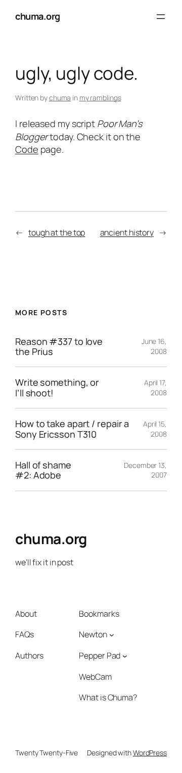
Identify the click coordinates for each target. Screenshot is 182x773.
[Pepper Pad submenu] (124, 655)
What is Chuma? (108, 697)
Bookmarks (99, 613)
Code (26, 149)
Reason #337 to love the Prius (59, 346)
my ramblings (100, 97)
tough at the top (56, 232)
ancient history (127, 232)
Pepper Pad (99, 655)
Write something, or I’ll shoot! (57, 387)
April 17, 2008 (155, 387)
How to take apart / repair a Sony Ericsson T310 (72, 429)
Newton (93, 634)
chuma (60, 97)
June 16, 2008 (154, 346)
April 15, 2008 (155, 429)
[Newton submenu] (111, 634)
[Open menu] (161, 17)
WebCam (95, 676)
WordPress (150, 752)
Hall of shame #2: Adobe (43, 470)
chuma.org (37, 16)
